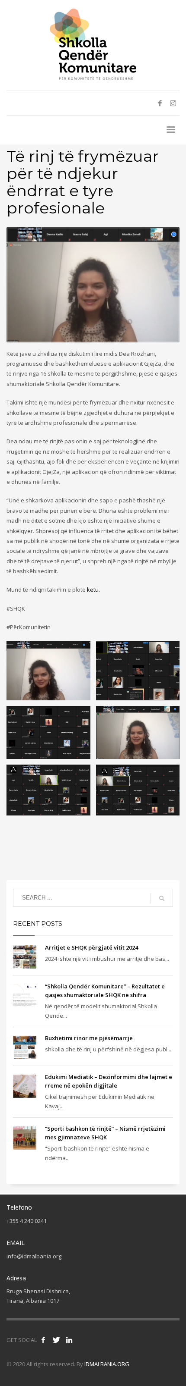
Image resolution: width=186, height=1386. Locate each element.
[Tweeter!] (56, 1339)
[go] (162, 898)
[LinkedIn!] (69, 1339)
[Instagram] (173, 103)
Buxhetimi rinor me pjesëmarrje (89, 1038)
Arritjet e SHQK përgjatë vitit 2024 (91, 947)
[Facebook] (160, 103)
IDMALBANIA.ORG (106, 1364)
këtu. (93, 589)
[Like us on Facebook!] (43, 1339)
